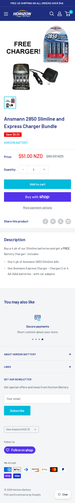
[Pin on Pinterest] (53, 221)
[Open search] (52, 14)
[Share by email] (68, 221)
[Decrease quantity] (23, 169)
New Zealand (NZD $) (18, 429)
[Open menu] (6, 14)
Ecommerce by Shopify (27, 494)
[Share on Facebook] (45, 221)
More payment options (37, 207)
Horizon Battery (16, 142)
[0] (67, 13)
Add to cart (37, 184)
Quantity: (10, 169)
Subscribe (17, 410)
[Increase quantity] (44, 169)
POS (6, 494)
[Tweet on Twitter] (60, 221)
